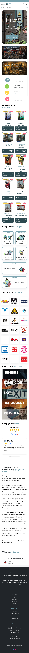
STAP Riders (8, 146)
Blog (14, 603)
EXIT (7, 392)
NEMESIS (11, 372)
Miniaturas (14, 594)
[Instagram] (15, 649)
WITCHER (11, 413)
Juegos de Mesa (14, 596)
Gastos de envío (14, 617)
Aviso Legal (14, 611)
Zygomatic (8, 166)
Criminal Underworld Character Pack (8, 125)
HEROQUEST (14, 403)
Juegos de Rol (14, 599)
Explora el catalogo (12, 37)
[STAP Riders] (8, 138)
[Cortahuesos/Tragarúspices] (21, 207)
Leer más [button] (6, 452)
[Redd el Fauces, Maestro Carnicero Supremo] (8, 207)
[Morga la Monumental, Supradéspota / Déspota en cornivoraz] (21, 184)
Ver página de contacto (14, 638)
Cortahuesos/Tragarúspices (21, 215)
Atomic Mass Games (8, 122)
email (23, 93)
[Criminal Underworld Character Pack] (8, 115)
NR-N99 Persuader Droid (21, 147)
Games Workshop (21, 190)
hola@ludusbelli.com (14, 637)
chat (19, 93)
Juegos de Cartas (15, 598)
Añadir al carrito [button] (11, 128)
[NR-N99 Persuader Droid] (21, 138)
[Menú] (2, 4)
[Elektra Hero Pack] (8, 184)
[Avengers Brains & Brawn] (21, 115)
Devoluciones (14, 618)
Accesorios (14, 601)
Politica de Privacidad (14, 613)
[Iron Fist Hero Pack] (21, 160)
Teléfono (16, 93)
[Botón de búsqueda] (26, 7)
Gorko (20, 561)
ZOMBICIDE (13, 382)
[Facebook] (13, 649)
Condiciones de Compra (14, 615)
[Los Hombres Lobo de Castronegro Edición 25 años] (8, 160)
